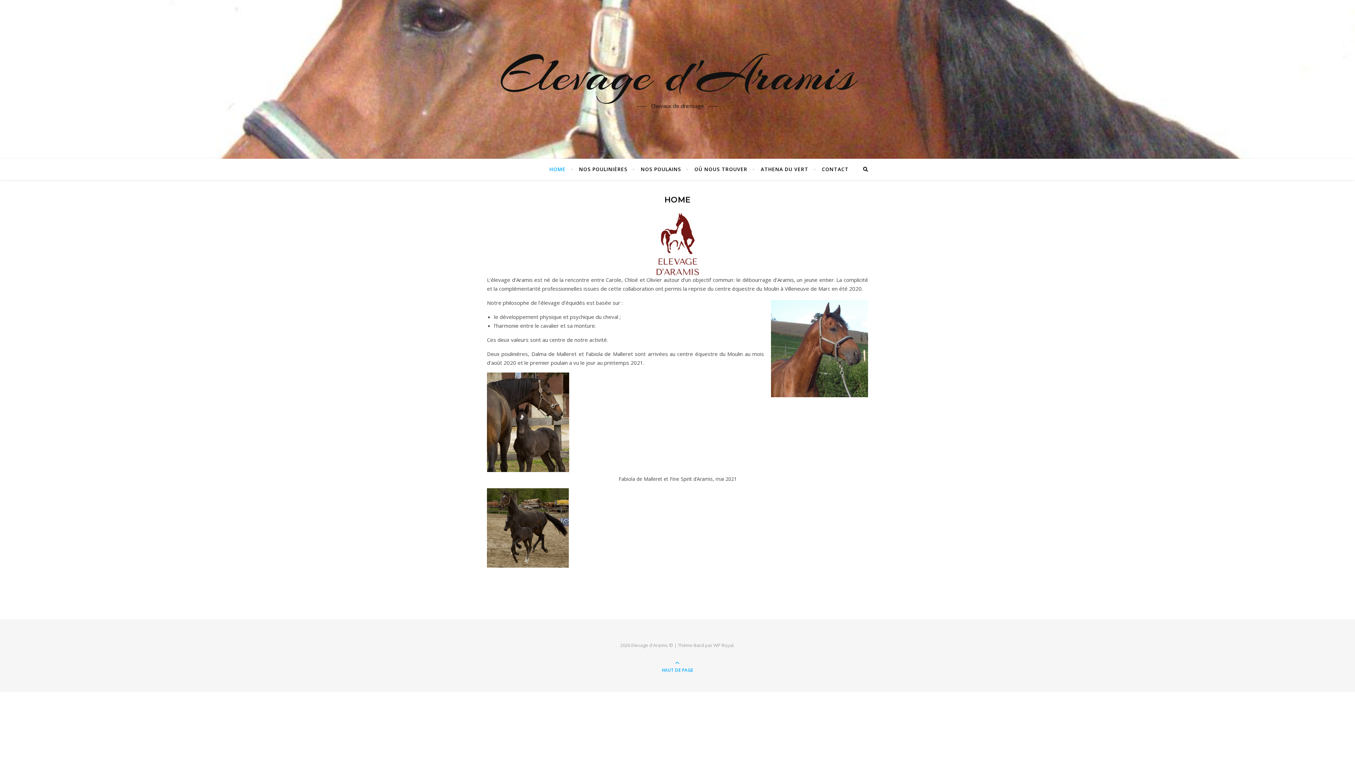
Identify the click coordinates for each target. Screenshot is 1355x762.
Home (557, 169)
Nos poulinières (603, 169)
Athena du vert (784, 169)
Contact (835, 169)
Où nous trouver (720, 169)
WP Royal (723, 645)
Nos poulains (661, 169)
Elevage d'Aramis (677, 75)
